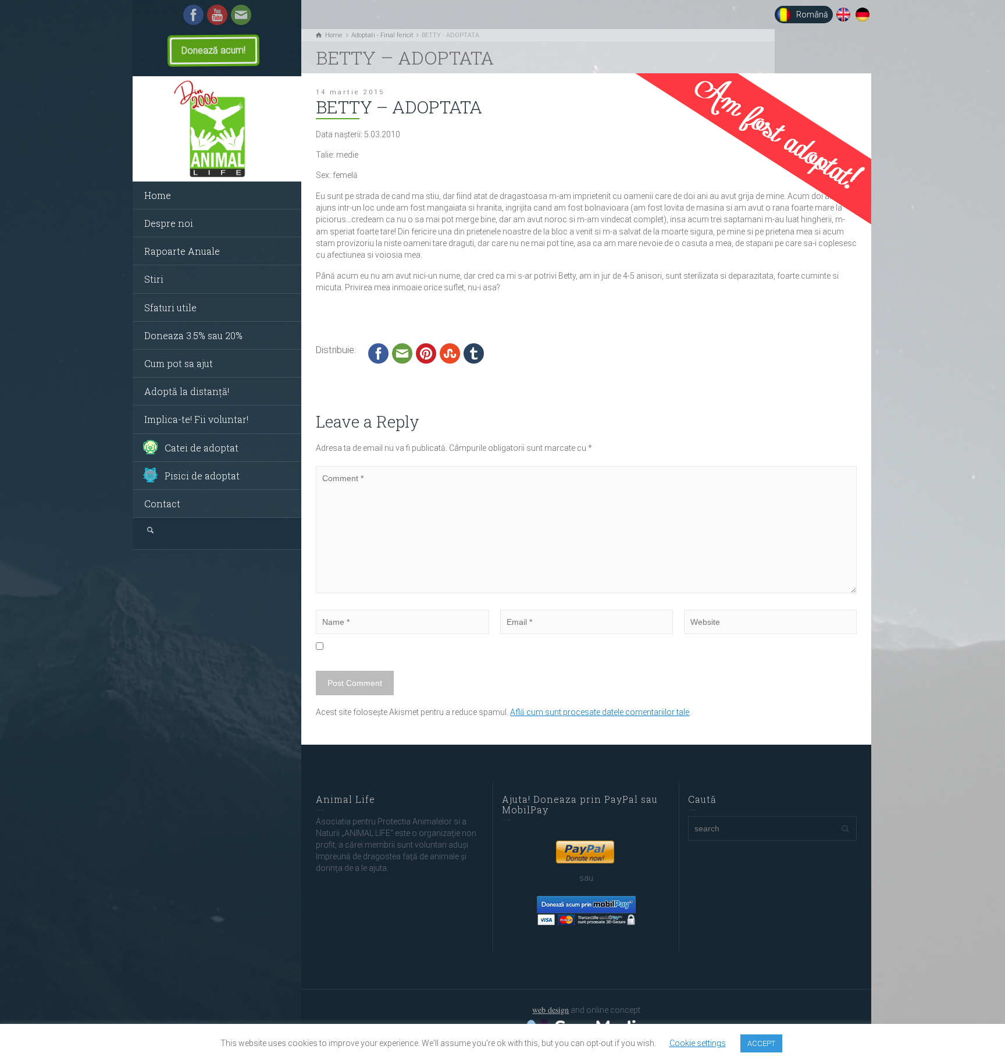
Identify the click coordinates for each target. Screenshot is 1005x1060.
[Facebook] (193, 14)
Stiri (153, 279)
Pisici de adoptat (202, 475)
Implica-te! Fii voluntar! (196, 419)
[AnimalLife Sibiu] (217, 129)
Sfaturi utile (170, 307)
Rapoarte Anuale (182, 251)
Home (157, 195)
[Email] (241, 14)
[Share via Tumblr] (474, 352)
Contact (162, 503)
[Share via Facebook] (378, 352)
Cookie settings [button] (697, 1043)
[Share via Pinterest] (426, 352)
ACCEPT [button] (761, 1043)
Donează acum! (213, 50)
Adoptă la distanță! (186, 391)
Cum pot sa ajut (178, 363)
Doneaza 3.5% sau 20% (193, 335)
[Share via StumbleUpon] (450, 352)
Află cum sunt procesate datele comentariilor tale (599, 712)
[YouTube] (217, 14)
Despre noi (168, 223)
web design (550, 1009)
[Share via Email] (402, 352)
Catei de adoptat (201, 448)
